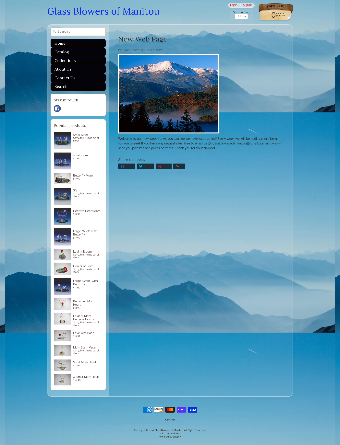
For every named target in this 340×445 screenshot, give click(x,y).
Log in (233, 5)
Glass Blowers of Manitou (103, 11)
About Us (63, 69)
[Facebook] (57, 108)
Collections (65, 60)
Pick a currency (241, 12)
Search (61, 86)
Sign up (247, 5)
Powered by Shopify (170, 437)
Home (60, 43)
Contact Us (65, 77)
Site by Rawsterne (170, 434)
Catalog (62, 51)
